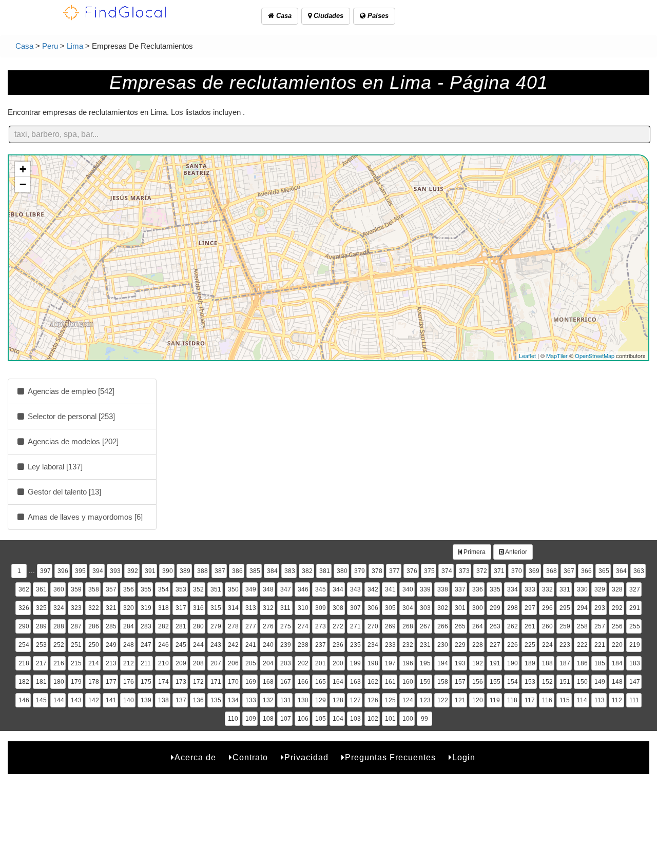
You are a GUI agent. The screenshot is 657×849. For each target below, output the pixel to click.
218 (23, 663)
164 (338, 681)
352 (198, 589)
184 (617, 663)
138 (163, 700)
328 (617, 589)
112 (617, 700)
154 (512, 681)
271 (355, 626)
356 (128, 589)
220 (617, 644)
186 (582, 663)
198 (373, 663)
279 (215, 626)
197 (390, 663)
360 (58, 589)
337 (460, 589)
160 (407, 681)
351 (215, 589)
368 (551, 571)
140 (128, 700)
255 (634, 626)
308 (338, 607)
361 (41, 589)
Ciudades (327, 15)
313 (250, 607)
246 (163, 644)
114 (582, 700)
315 (215, 607)
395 (80, 571)
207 (215, 663)
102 (373, 718)
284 (128, 626)
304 (407, 607)
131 (285, 700)
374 (446, 571)
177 (111, 681)
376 (412, 571)
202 (303, 663)
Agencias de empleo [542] (70, 391)
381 (324, 571)
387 (220, 571)
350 (233, 589)
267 (425, 626)
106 (303, 718)
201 (320, 663)
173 (181, 681)
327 (634, 589)
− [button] (23, 184)
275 (285, 626)
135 (215, 700)
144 (58, 700)
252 (58, 644)
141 (111, 700)
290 (23, 626)
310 (303, 607)
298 (512, 607)
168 (268, 681)
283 (146, 626)
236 (338, 644)
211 (146, 663)
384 (272, 571)
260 (547, 626)
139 (146, 700)
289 (41, 626)
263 (495, 626)
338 (442, 589)
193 (460, 663)
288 (58, 626)
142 (93, 700)
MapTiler (557, 355)
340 (407, 589)
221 (599, 644)
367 (569, 571)
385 (254, 571)
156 (477, 681)
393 (115, 571)
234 (373, 644)
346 (303, 589)
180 (58, 681)
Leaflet (527, 355)
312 (268, 607)
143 (76, 700)
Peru (50, 46)
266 (442, 626)
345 (320, 589)
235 (355, 644)
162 (373, 681)
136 (198, 700)
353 (181, 589)
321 (111, 607)
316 (198, 607)
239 (285, 644)
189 (530, 663)
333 (530, 589)
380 (342, 571)
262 (512, 626)
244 (198, 644)
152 (547, 681)
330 (582, 589)
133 (250, 700)
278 (233, 626)
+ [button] (23, 169)
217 (41, 663)
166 (303, 681)
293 (599, 607)
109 (250, 718)
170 (233, 681)
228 (477, 644)
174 (163, 681)
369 (534, 571)
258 (582, 626)
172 (198, 681)
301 (460, 607)
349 (250, 589)
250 (93, 644)
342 (373, 589)
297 (530, 607)
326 (23, 607)
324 (58, 607)
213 (111, 663)
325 (41, 607)
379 (359, 571)
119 (495, 700)
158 (442, 681)
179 (76, 681)
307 (355, 607)
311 (285, 607)
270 (373, 626)
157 (460, 681)
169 (250, 681)
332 (547, 589)
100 (407, 718)
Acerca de (195, 757)
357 (111, 589)
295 (564, 607)
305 (390, 607)
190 (512, 663)
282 (163, 626)
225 (530, 644)
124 (407, 700)
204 (268, 663)
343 (355, 589)
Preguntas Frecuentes (390, 757)
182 (23, 681)
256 (617, 626)
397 (45, 571)
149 (599, 681)
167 (285, 681)
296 (547, 607)
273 (320, 626)
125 (390, 700)
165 (320, 681)
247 (146, 644)
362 (23, 589)
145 (41, 700)
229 (460, 644)
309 (320, 607)
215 (76, 663)
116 (547, 700)
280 (198, 626)
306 (373, 607)
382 (307, 571)
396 (62, 571)
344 (338, 589)
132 (268, 700)
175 (146, 681)
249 (111, 644)
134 (233, 700)
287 (76, 626)
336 (477, 589)
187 (564, 663)
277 (250, 626)
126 (373, 700)
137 (181, 700)
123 (425, 700)
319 (146, 607)
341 (390, 589)
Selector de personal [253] (70, 416)
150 (582, 681)
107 (285, 718)
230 (442, 644)
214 (93, 663)
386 (237, 571)
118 (512, 700)
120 (477, 700)
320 (128, 607)
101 (390, 718)
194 (442, 663)
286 (93, 626)
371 (499, 571)
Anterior (515, 552)
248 (128, 644)
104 (338, 718)
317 (181, 607)
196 (407, 663)
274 (303, 626)
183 (634, 663)
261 (530, 626)
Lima (75, 46)
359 (76, 589)
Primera (474, 552)
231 (425, 644)
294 (582, 607)
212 (128, 663)
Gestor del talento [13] (63, 491)
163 (355, 681)
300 (477, 607)
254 (23, 644)
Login (463, 757)
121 (460, 700)
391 (150, 571)
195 (425, 663)
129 (320, 700)
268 (407, 626)
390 (167, 571)
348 (268, 589)
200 (338, 663)
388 (202, 571)
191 (495, 663)
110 (233, 718)
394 (97, 571)
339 (425, 589)
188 (547, 663)
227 (495, 644)
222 (582, 644)
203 (285, 663)
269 (390, 626)
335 (495, 589)
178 (93, 681)
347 (285, 589)
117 (530, 700)
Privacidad (306, 757)
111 (634, 700)
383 (289, 571)
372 (481, 571)
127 (355, 700)
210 (163, 663)
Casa (283, 15)
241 (250, 644)
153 (530, 681)
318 (163, 607)
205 (250, 663)
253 (41, 644)
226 (512, 644)
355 (146, 589)
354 (163, 589)
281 (181, 626)
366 (586, 571)
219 (634, 644)
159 (425, 681)
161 (390, 681)
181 (41, 681)
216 (58, 663)
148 (617, 681)
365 (603, 571)
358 (93, 589)
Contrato (250, 757)
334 (512, 589)
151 (564, 681)
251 (76, 644)
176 (128, 681)
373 (464, 571)
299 (495, 607)
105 (320, 718)
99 (424, 718)
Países (377, 15)
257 (599, 626)
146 (23, 700)
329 (599, 589)
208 (198, 663)
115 (564, 700)
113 (599, 700)
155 (495, 681)
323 (76, 607)
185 (599, 663)
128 (338, 700)
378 (377, 571)
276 (268, 626)
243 (215, 644)
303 (425, 607)
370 (516, 571)
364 (621, 571)
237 (320, 644)
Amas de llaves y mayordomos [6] (84, 516)
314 (233, 607)
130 (303, 700)
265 (460, 626)
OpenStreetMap (594, 355)
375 (429, 571)
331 (564, 589)
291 (634, 607)
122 (442, 700)
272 (338, 626)
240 (268, 644)
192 (477, 663)
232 (407, 644)
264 (477, 626)
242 (233, 644)
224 (547, 644)
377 (394, 571)
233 (390, 644)
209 (181, 663)
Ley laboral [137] (54, 466)
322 (93, 607)
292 (617, 607)
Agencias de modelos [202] (72, 441)
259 (564, 626)
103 (355, 718)
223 (564, 644)
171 (215, 681)
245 (181, 644)
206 (233, 663)
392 (132, 571)
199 (355, 663)
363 (638, 571)
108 (268, 718)
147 (634, 681)
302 (442, 607)
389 (185, 571)
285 (111, 626)
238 (303, 644)
